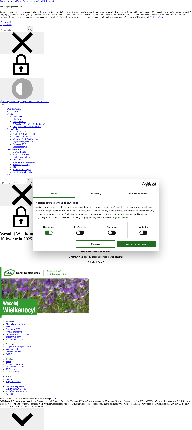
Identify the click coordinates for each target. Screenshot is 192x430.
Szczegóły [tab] (96, 193)
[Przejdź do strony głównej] (96, 101)
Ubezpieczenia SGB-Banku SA (27, 126)
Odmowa (95, 244)
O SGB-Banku (19, 152)
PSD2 (8, 326)
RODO (16, 167)
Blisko (8, 361)
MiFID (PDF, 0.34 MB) (16, 389)
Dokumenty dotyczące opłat (18, 334)
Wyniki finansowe (21, 154)
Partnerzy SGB (19, 144)
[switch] (80, 233)
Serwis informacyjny (22, 169)
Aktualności (12, 111)
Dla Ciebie (17, 116)
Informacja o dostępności (24, 162)
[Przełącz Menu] (2, 104)
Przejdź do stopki (46, 1)
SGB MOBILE (14, 109)
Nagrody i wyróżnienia (23, 142)
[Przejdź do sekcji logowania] (21, 74)
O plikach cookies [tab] (138, 193)
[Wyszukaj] (30, 181)
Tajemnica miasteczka (15, 366)
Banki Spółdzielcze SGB (24, 134)
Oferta (10, 114)
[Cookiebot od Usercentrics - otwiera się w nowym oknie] (144, 184)
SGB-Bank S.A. (14, 149)
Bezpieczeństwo (20, 147)
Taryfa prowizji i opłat (22, 172)
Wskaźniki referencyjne (16, 391)
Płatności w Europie (14, 339)
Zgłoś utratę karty (13, 337)
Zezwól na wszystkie (136, 244)
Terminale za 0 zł (13, 352)
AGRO (9, 354)
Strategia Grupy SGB (22, 136)
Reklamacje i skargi (21, 164)
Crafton (55, 399)
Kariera (9, 379)
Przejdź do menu (30, 1)
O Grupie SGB (19, 131)
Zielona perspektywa (15, 364)
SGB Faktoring (12, 372)
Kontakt (10, 174)
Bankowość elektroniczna (24, 157)
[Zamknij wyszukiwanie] (22, 43)
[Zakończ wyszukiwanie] (22, 195)
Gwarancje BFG (13, 329)
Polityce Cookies (119, 217)
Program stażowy (13, 381)
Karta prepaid (12, 349)
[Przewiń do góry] (22, 419)
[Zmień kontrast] (22, 89)
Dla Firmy (17, 119)
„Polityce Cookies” (157, 17)
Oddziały (17, 159)
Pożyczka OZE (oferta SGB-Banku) (29, 124)
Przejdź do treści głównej (11, 1)
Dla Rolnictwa (19, 121)
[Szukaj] (30, 29)
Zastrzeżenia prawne (15, 386)
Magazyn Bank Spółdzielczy (25, 139)
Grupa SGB (12, 129)
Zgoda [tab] (54, 193)
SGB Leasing (12, 369)
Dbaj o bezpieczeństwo (16, 324)
